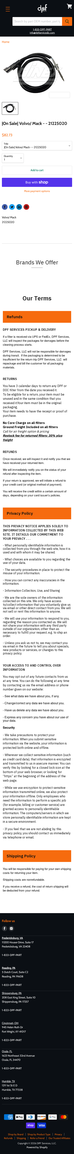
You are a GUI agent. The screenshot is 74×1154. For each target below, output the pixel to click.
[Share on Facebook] (5, 207)
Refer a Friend (37, 1138)
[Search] (67, 21)
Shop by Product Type (39, 1134)
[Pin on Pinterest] (26, 207)
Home (5, 42)
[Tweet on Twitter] (12, 207)
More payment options (37, 191)
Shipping (21, 1138)
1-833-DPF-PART (42, 29)
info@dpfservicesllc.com (42, 32)
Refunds (8, 1138)
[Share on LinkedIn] (19, 207)
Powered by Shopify (37, 1147)
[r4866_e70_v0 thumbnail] (10, 108)
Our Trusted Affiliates (59, 1138)
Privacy (58, 1134)
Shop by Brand (15, 1134)
